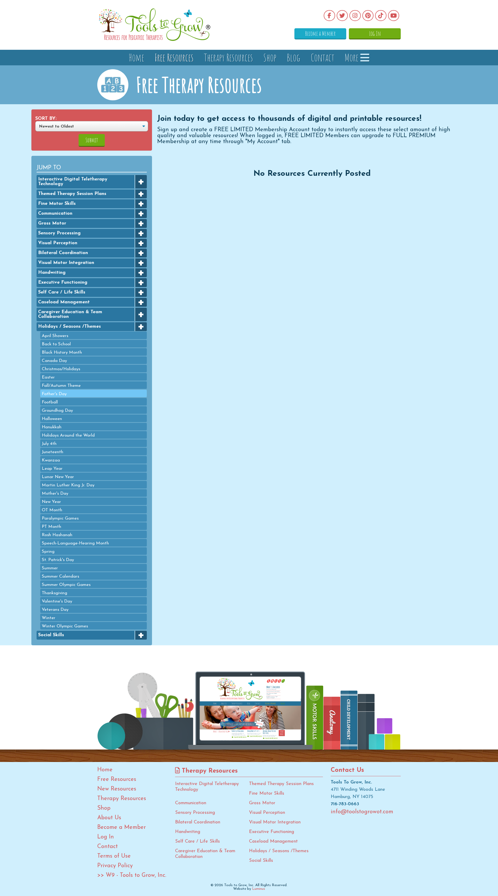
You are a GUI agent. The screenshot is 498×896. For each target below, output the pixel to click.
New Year (51, 502)
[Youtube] (393, 15)
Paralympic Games (60, 518)
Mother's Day (55, 493)
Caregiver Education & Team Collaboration (70, 314)
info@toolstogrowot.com (362, 812)
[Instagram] (355, 15)
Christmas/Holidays (61, 369)
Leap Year (52, 468)
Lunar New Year (58, 477)
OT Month (52, 510)
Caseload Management (64, 302)
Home (136, 57)
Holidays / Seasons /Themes (69, 326)
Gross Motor (52, 223)
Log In (375, 33)
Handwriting (52, 272)
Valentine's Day (57, 601)
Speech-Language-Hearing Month (75, 543)
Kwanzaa (51, 460)
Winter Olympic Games (65, 626)
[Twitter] (342, 15)
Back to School (56, 344)
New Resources (116, 789)
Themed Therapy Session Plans (72, 194)
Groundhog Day (57, 410)
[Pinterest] (368, 15)
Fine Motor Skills (57, 203)
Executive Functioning (62, 282)
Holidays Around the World (68, 435)
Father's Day (54, 394)
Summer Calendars (60, 576)
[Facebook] (329, 15)
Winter (48, 618)
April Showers (55, 336)
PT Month (51, 526)
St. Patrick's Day (58, 560)
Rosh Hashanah (57, 535)
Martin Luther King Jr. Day (68, 485)
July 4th (49, 444)
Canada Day (54, 361)
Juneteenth (52, 452)
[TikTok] (380, 15)
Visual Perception (57, 243)
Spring (48, 551)
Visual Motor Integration (66, 263)
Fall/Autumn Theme (61, 385)
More (352, 57)
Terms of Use (114, 856)
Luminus (258, 889)
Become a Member (320, 33)
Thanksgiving (54, 593)
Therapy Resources (228, 57)
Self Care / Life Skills (61, 292)
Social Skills (51, 635)
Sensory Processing (59, 233)
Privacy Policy (115, 866)
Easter (48, 377)
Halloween (52, 419)
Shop (269, 57)
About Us (109, 818)
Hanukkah (51, 427)
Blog (293, 57)
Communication (55, 213)
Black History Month (62, 352)
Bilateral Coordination (63, 253)
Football (50, 402)
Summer (50, 568)
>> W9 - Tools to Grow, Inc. (131, 875)
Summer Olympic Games (66, 585)
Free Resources (174, 57)
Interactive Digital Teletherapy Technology (72, 181)
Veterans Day (55, 609)
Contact (322, 57)
